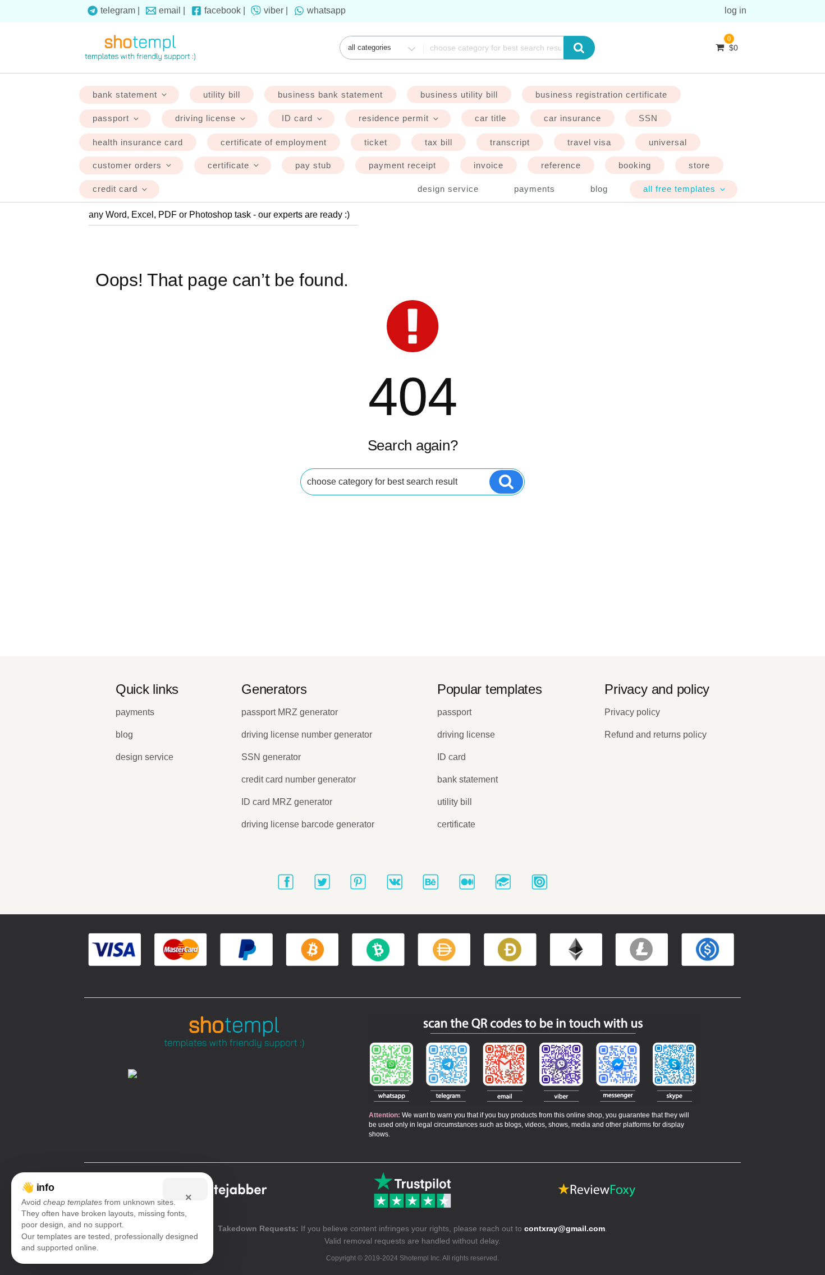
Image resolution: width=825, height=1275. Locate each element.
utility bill (221, 94)
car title (490, 118)
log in (735, 10)
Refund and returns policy (655, 734)
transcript (510, 142)
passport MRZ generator (289, 712)
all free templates (679, 189)
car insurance (572, 118)
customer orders (127, 165)
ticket (375, 142)
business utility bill (459, 94)
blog (599, 189)
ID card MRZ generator (286, 802)
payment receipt (402, 165)
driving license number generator (306, 734)
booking (634, 165)
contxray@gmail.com (564, 1228)
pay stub (313, 165)
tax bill (438, 142)
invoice (488, 165)
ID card (297, 118)
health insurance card (138, 142)
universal (668, 142)
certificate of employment (274, 142)
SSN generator (271, 757)
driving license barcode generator (307, 824)
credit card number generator (298, 779)
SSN (648, 118)
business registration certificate (601, 94)
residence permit (394, 118)
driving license (205, 118)
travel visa (589, 142)
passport (111, 118)
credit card (115, 189)
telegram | (120, 10)
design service (448, 189)
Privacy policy (632, 712)
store (699, 165)
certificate (228, 165)
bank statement (125, 94)
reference (561, 165)
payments (534, 189)
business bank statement (330, 94)
